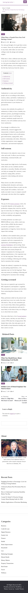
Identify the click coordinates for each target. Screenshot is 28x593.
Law (2, 551)
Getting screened (7, 83)
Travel (3, 569)
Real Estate (4, 566)
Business (3, 526)
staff (13, 362)
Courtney (13, 42)
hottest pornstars (15, 204)
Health (3, 34)
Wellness (3, 573)
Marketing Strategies (7, 554)
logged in (12, 413)
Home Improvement (7, 544)
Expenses (5, 81)
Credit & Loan (5, 529)
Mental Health (5, 557)
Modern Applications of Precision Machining (14, 502)
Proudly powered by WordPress (13, 587)
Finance (3, 538)
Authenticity (6, 76)
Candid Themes (19, 589)
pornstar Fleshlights (6, 245)
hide (10, 73)
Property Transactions (7, 563)
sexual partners (22, 316)
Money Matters (5, 560)
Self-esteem (6, 78)
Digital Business (5, 532)
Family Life (4, 535)
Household (4, 547)
